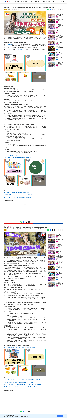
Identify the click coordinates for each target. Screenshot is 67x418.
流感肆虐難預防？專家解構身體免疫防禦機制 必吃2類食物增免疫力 (18, 192)
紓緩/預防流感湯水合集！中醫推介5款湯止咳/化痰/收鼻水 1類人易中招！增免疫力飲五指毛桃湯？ (24, 386)
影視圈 (57, 16)
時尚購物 (57, 54)
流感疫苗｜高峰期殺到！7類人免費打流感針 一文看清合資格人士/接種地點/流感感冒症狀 (22, 384)
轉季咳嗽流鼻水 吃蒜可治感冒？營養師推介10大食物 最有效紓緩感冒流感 (19, 197)
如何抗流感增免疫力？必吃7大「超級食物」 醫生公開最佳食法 (21, 122)
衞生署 (16, 155)
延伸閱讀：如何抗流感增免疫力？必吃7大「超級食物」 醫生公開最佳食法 (19, 347)
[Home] (7, 1)
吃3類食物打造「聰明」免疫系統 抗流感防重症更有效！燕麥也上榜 (18, 195)
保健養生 (5, 9)
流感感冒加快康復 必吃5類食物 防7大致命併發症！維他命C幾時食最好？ (19, 382)
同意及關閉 (60, 415)
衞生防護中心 (9, 44)
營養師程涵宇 (20, 49)
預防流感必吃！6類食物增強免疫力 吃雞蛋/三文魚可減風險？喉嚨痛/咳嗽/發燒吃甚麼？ (22, 379)
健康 (6, 226)
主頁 (4, 226)
